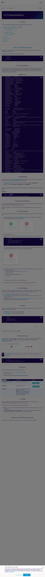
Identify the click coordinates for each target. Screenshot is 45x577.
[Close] (43, 567)
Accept (26, 574)
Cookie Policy (11, 571)
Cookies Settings (19, 574)
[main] (22, 571)
